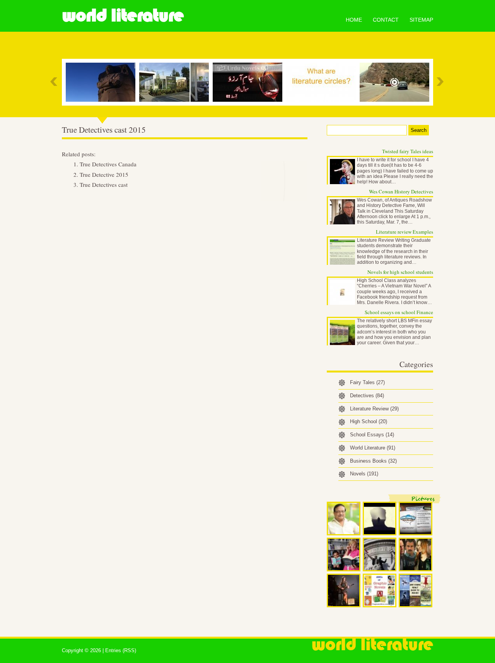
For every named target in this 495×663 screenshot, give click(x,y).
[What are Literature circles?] (323, 82)
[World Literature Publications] (176, 82)
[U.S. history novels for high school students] (102, 82)
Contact (386, 20)
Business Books (373, 461)
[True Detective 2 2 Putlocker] (396, 82)
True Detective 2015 (104, 174)
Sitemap (421, 20)
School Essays (372, 434)
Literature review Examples (404, 231)
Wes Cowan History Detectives (401, 191)
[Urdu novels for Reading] (249, 82)
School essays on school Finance (399, 312)
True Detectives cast (104, 184)
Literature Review (374, 409)
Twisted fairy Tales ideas (407, 151)
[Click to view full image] (343, 518)
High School (368, 421)
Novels (364, 474)
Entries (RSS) (120, 650)
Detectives (367, 395)
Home (354, 20)
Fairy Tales (367, 382)
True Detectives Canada (108, 164)
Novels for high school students (400, 271)
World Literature (123, 15)
